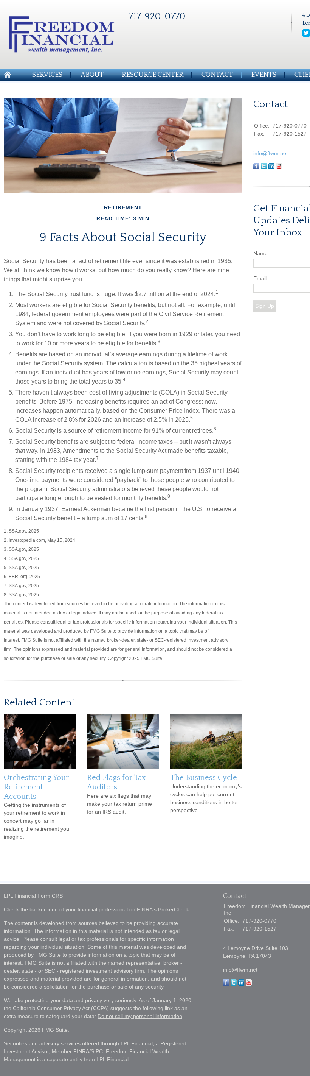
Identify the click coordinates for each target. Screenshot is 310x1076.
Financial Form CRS (38, 896)
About (92, 75)
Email (260, 278)
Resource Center (152, 75)
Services (47, 75)
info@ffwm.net (270, 153)
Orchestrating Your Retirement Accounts (36, 786)
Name (260, 253)
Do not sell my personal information (140, 1016)
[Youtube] (249, 984)
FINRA (81, 1051)
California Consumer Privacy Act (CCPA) (61, 1008)
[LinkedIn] (241, 984)
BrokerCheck (173, 909)
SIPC (97, 1051)
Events (263, 75)
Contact (217, 75)
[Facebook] (226, 984)
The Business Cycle (203, 777)
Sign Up (264, 306)
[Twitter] (306, 35)
